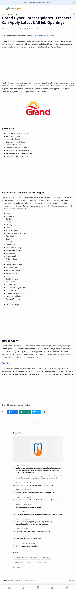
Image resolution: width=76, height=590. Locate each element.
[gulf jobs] (25, 543)
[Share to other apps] (44, 412)
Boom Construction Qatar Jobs (27, 546)
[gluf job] (26, 504)
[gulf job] (25, 482)
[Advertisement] (38, 65)
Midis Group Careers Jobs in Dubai (28, 507)
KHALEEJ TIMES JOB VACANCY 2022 (28, 539)
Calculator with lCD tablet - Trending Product (33, 531)
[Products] (25, 528)
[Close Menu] (73, 3)
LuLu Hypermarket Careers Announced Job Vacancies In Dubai (39, 514)
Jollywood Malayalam (15, 580)
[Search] (73, 8)
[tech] (28, 465)
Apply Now (6, 363)
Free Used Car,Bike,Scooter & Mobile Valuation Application (38, 500)
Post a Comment (38, 424)
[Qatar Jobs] (31, 543)
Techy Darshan (50, 580)
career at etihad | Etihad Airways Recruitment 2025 (35, 485)
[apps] (25, 519)
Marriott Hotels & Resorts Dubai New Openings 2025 (35, 492)
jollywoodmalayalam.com (44, 36)
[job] (30, 482)
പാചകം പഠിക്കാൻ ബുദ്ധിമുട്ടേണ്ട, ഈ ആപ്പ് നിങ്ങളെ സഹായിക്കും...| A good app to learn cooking (34, 523)
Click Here (46, 3)
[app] (24, 465)
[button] (69, 8)
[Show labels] (18, 567)
